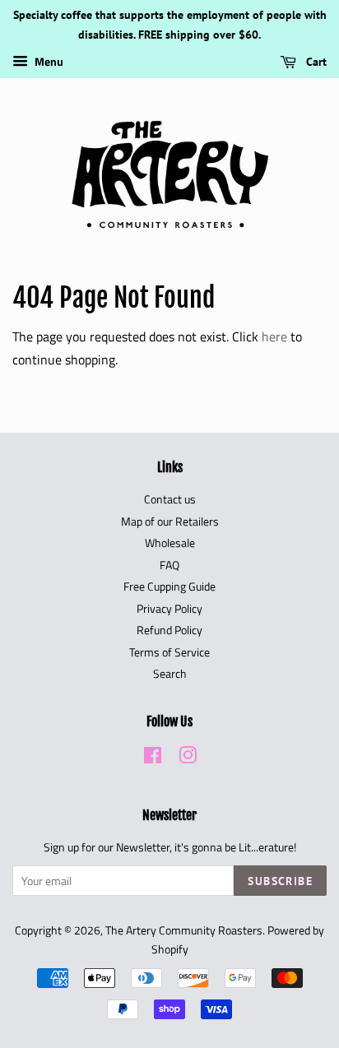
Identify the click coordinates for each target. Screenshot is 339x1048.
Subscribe (280, 881)
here (274, 336)
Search (170, 673)
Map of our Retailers (170, 521)
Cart (315, 61)
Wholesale (170, 543)
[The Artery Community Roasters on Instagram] (188, 758)
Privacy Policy (169, 609)
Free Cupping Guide (169, 586)
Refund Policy (169, 630)
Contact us (170, 499)
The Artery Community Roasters (183, 930)
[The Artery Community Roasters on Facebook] (152, 758)
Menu (47, 61)
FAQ (169, 565)
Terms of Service (169, 652)
